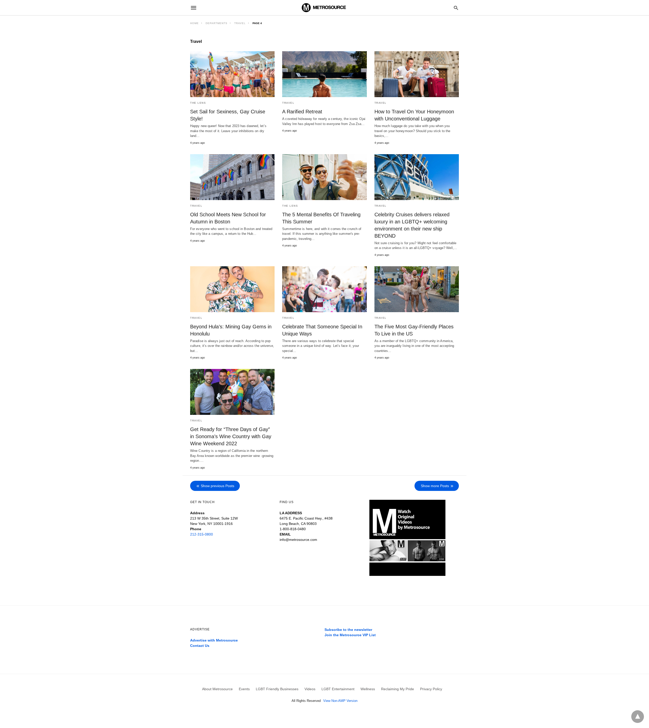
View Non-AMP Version (340, 701)
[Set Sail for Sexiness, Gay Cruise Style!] (232, 74)
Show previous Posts (217, 486)
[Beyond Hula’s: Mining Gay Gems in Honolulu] (232, 289)
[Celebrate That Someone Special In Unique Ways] (324, 289)
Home (194, 23)
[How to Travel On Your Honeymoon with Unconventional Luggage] (416, 74)
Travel (240, 23)
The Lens (198, 102)
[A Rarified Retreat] (324, 74)
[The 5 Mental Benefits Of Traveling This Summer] (324, 177)
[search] (456, 8)
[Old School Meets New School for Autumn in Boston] (232, 177)
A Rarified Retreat (302, 111)
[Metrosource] (324, 7)
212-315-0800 (201, 534)
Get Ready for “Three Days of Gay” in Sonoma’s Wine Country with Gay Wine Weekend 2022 (230, 436)
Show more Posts (435, 486)
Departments (216, 23)
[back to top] (637, 716)
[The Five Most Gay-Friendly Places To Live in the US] (416, 289)
